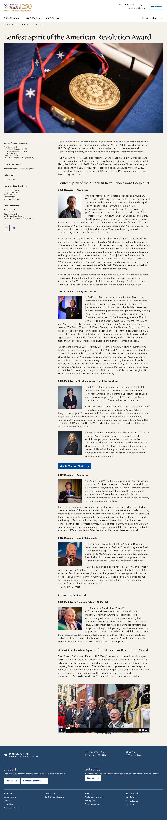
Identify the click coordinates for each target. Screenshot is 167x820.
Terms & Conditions (93, 804)
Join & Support (52, 18)
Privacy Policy (90, 801)
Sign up (90, 778)
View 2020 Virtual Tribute (72, 466)
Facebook (134, 793)
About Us (8, 793)
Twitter (133, 797)
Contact (88, 793)
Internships (8, 804)
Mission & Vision (10, 797)
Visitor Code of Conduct (95, 797)
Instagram (134, 801)
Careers (7, 801)
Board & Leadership (12, 808)
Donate (145, 18)
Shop (154, 18)
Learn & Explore (32, 18)
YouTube (133, 805)
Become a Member (32, 781)
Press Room (50, 793)
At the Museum (11, 18)
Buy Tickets (156, 7)
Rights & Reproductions (54, 797)
